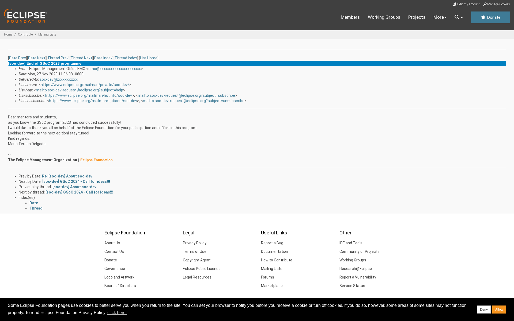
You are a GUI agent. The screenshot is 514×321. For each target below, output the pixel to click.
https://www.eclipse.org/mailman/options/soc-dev (93, 101)
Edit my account (468, 4)
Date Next (36, 58)
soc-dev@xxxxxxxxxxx (59, 79)
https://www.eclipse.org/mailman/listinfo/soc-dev (88, 95)
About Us (112, 243)
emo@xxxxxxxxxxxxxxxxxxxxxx (114, 69)
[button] (459, 17)
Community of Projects (359, 251)
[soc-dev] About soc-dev (74, 187)
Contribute (25, 34)
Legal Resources (197, 277)
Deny (484, 309)
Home (8, 34)
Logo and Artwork (119, 277)
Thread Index (126, 58)
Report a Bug (272, 243)
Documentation (274, 251)
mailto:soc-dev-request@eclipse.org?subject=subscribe (186, 95)
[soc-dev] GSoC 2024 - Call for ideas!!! (76, 181)
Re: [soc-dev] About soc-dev (67, 176)
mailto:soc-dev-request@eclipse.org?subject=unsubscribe (193, 101)
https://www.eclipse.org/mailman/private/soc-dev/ (85, 85)
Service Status (352, 286)
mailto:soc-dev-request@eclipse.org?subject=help (79, 90)
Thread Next (81, 58)
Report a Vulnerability (357, 277)
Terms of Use (194, 251)
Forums (267, 277)
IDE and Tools (350, 243)
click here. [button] (117, 312)
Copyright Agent (197, 260)
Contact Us (114, 251)
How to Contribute (276, 260)
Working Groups (384, 17)
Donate (493, 17)
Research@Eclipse (355, 268)
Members (350, 17)
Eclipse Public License (202, 268)
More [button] (438, 17)
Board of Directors (120, 286)
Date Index (103, 58)
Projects (416, 17)
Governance (114, 268)
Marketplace (272, 286)
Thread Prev (58, 58)
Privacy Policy (194, 243)
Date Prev (17, 58)
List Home (148, 58)
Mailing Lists (47, 34)
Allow (499, 309)
